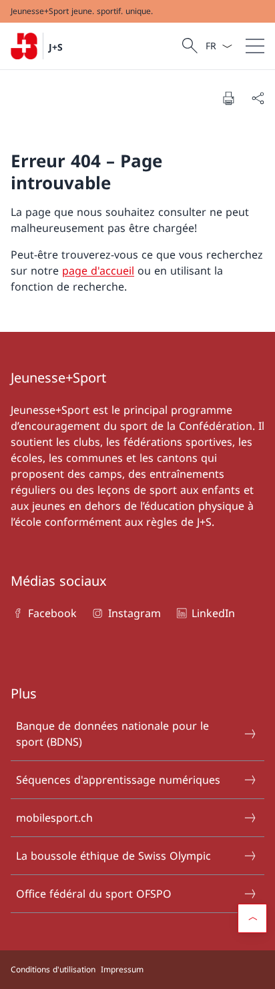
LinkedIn (213, 613)
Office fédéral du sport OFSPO (94, 893)
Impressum (122, 969)
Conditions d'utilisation (53, 969)
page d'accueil (98, 270)
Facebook (52, 613)
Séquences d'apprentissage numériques (118, 779)
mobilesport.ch (54, 817)
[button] (252, 918)
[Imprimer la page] (228, 98)
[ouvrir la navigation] (255, 46)
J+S (56, 47)
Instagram (134, 613)
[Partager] (257, 98)
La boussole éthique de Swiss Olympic (113, 855)
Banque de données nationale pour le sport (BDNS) (112, 733)
